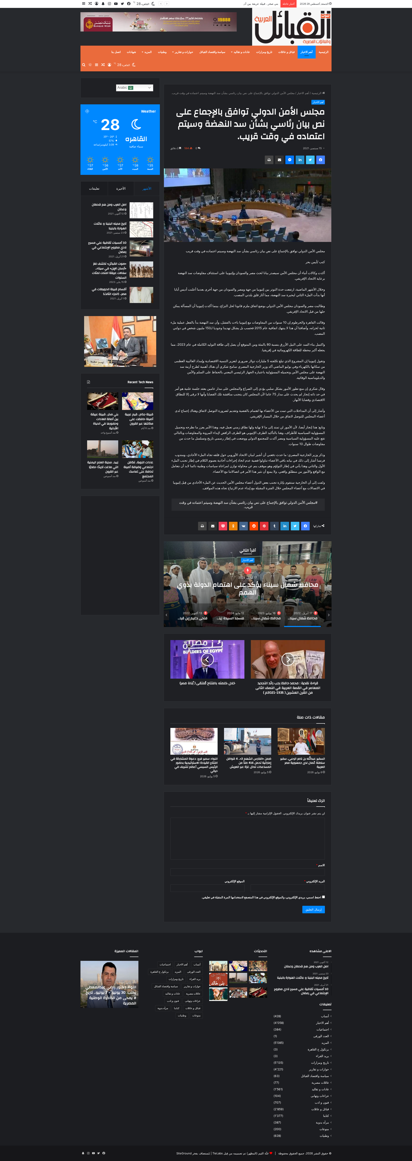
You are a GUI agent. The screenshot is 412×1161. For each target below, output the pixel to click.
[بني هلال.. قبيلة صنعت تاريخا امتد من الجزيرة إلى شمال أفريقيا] (258, 966)
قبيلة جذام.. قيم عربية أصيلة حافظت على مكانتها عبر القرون (139, 419)
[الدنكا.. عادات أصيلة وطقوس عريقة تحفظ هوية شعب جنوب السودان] (218, 966)
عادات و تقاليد (242, 52)
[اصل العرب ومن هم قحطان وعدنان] (141, 210)
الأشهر (146, 188)
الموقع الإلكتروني (235, 881)
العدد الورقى (321, 1036)
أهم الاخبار (307, 52)
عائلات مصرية (320, 1082)
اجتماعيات (323, 1029)
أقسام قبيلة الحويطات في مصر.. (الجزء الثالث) (109, 291)
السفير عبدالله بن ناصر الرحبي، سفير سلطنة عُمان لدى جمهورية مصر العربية (302, 763)
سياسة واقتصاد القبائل (212, 52)
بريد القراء (322, 1056)
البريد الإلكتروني (314, 881)
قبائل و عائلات (286, 52)
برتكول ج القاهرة (318, 1049)
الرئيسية (324, 52)
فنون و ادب (322, 1102)
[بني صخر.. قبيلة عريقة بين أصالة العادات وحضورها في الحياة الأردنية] (102, 401)
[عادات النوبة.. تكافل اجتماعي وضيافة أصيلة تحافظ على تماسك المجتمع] (137, 449)
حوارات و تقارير (184, 52)
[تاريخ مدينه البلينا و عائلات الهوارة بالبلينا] (141, 229)
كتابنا (326, 1116)
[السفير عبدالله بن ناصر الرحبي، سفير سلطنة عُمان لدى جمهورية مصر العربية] (301, 741)
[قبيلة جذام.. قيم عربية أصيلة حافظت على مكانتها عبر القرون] (137, 401)
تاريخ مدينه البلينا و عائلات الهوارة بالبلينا (110, 226)
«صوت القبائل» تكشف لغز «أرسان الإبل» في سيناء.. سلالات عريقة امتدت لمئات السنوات (109, 270)
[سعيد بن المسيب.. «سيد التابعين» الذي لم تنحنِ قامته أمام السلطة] (218, 994)
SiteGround (184, 1153)
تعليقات (94, 188)
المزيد (148, 52)
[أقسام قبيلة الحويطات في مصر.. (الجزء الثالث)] (141, 295)
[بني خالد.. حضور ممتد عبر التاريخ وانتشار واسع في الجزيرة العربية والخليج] (218, 979)
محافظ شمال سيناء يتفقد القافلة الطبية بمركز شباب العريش (248, 588)
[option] (248, 584)
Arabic (122, 87)
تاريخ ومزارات (264, 52)
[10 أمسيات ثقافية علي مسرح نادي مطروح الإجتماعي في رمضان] (141, 248)
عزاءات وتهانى (320, 1096)
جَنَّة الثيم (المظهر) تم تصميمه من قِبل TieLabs (240, 1153)
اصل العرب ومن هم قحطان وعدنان (109, 207)
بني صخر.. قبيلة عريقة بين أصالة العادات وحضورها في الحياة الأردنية (238, 3)
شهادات (131, 52)
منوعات (324, 1129)
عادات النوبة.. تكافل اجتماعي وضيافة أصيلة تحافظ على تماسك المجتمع (138, 469)
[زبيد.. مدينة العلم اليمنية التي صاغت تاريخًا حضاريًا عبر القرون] (102, 449)
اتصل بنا (116, 52)
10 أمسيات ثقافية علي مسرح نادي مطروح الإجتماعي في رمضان (107, 247)
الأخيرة (121, 188)
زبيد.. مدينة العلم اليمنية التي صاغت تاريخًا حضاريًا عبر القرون (102, 467)
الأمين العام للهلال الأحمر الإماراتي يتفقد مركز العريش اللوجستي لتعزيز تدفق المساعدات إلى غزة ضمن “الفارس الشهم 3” (112, 992)
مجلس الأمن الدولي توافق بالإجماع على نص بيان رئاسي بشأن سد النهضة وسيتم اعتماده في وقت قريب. (247, 504)
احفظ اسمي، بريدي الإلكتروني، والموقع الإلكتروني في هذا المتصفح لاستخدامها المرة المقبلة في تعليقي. (261, 897)
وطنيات (162, 52)
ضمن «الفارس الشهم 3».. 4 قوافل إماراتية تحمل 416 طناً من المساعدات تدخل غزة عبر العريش (248, 763)
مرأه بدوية (322, 1122)
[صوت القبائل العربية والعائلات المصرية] (292, 27)
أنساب (325, 1016)
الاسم (320, 865)
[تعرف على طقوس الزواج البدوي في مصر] (238, 992)
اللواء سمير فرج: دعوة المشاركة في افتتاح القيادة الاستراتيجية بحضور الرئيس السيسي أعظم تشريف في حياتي (194, 765)
